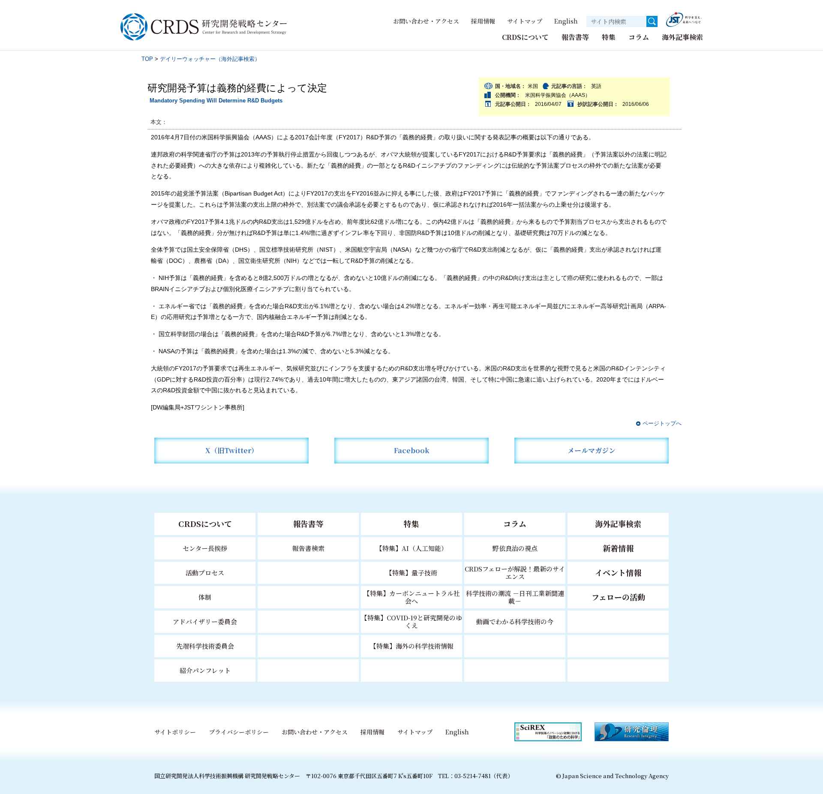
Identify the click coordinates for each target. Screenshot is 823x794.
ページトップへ (662, 423)
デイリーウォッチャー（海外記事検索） (210, 59)
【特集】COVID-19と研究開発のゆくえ (411, 621)
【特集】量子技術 (411, 572)
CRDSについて (525, 37)
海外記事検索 (682, 37)
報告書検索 (308, 548)
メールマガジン (592, 450)
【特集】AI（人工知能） (412, 548)
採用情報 (483, 21)
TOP (147, 59)
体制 (204, 597)
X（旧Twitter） (231, 450)
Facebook (412, 450)
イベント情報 (618, 572)
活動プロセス (205, 572)
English (566, 21)
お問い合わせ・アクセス (426, 21)
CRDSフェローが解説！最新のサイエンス (515, 572)
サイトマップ (524, 21)
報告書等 (575, 37)
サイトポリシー (175, 732)
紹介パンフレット (205, 670)
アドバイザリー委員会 (205, 621)
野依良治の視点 (515, 548)
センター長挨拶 (205, 548)
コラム (638, 37)
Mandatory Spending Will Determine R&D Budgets (216, 100)
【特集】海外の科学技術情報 (412, 645)
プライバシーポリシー (239, 732)
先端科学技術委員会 (205, 645)
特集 (609, 37)
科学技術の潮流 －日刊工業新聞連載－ (515, 597)
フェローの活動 (618, 596)
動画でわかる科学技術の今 (514, 621)
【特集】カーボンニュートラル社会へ (411, 597)
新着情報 (618, 547)
